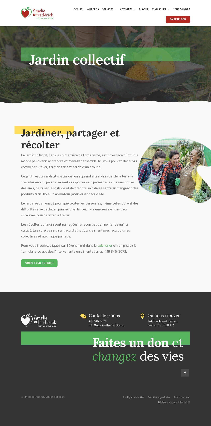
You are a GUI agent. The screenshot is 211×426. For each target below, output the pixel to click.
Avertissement (182, 397)
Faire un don (178, 19)
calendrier (104, 246)
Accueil (79, 9)
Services (107, 9)
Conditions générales (159, 397)
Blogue (144, 9)
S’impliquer (159, 9)
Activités (126, 9)
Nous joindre (181, 9)
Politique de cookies (133, 397)
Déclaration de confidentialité (174, 402)
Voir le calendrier (39, 263)
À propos (93, 9)
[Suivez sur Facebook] (185, 373)
